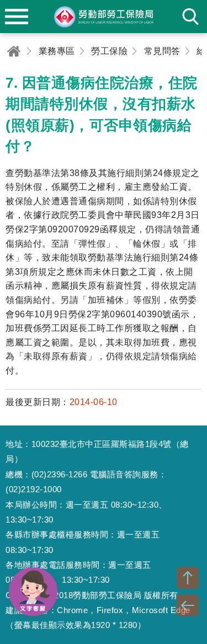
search (190, 16)
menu (16, 16)
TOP (188, 578)
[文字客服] (33, 591)
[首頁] (14, 51)
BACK (188, 605)
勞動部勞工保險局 (103, 16)
